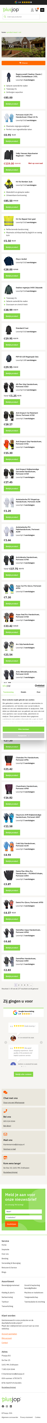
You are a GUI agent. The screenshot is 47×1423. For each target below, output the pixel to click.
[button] (23, 2)
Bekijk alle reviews (23, 1074)
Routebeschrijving (9, 1387)
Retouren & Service (9, 1267)
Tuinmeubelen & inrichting (34, 1302)
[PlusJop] (11, 10)
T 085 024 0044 (8, 1369)
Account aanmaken (9, 1334)
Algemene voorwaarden (10, 1417)
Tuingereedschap (31, 1297)
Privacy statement (26, 1417)
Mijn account (7, 1338)
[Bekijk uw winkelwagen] (36, 10)
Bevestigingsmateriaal (10, 1285)
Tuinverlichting (7, 1306)
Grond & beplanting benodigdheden (32, 1286)
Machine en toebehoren (33, 1293)
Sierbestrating (7, 1297)
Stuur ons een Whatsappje (13, 1102)
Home (4, 32)
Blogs (4, 1272)
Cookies (37, 1417)
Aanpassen (22, 735)
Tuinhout (5, 1302)
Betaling (5, 1258)
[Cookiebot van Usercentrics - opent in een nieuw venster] (34, 686)
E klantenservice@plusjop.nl (13, 1374)
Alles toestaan (23, 729)
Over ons (5, 1254)
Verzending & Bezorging (11, 1263)
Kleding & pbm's (8, 1293)
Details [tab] (23, 692)
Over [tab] (38, 692)
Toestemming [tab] (8, 692)
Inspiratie (5, 1249)
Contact (5, 1343)
